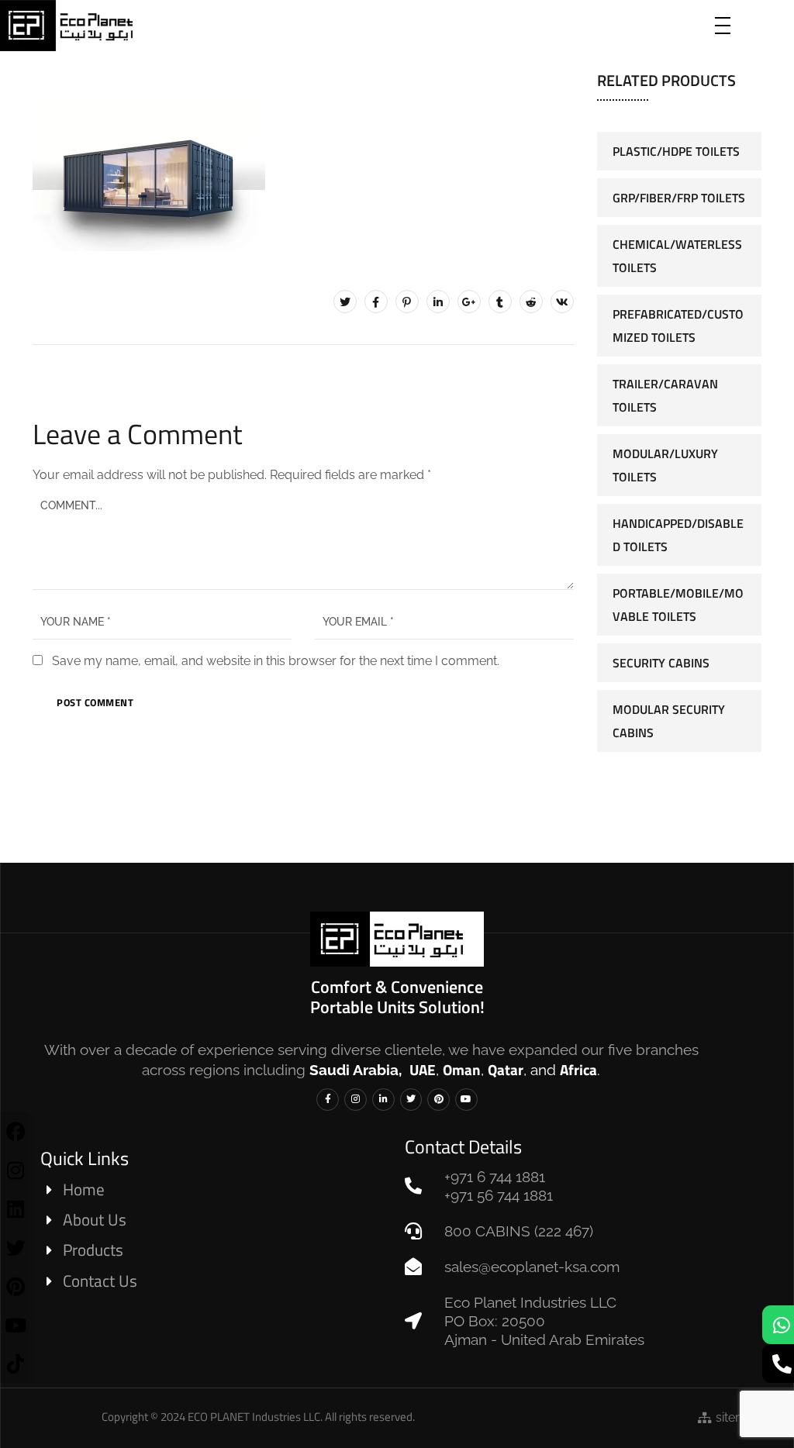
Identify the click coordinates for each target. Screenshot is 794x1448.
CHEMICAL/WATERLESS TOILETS (677, 256)
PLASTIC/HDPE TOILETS (676, 151)
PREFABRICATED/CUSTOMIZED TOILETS (678, 325)
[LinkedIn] (438, 301)
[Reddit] (531, 301)
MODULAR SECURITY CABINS (669, 721)
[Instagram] (355, 1099)
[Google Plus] (469, 301)
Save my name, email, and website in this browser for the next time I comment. (275, 660)
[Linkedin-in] (383, 1099)
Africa (578, 1069)
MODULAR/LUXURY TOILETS (665, 465)
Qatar (505, 1069)
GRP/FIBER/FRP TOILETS (679, 197)
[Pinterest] (407, 301)
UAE (422, 1069)
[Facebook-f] (327, 1099)
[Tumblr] (500, 301)
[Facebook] (376, 301)
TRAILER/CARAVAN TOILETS (665, 395)
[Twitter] (345, 301)
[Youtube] (466, 1099)
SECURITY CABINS (661, 662)
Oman (462, 1069)
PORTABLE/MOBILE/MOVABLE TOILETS (678, 605)
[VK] (562, 301)
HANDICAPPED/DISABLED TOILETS (678, 535)
